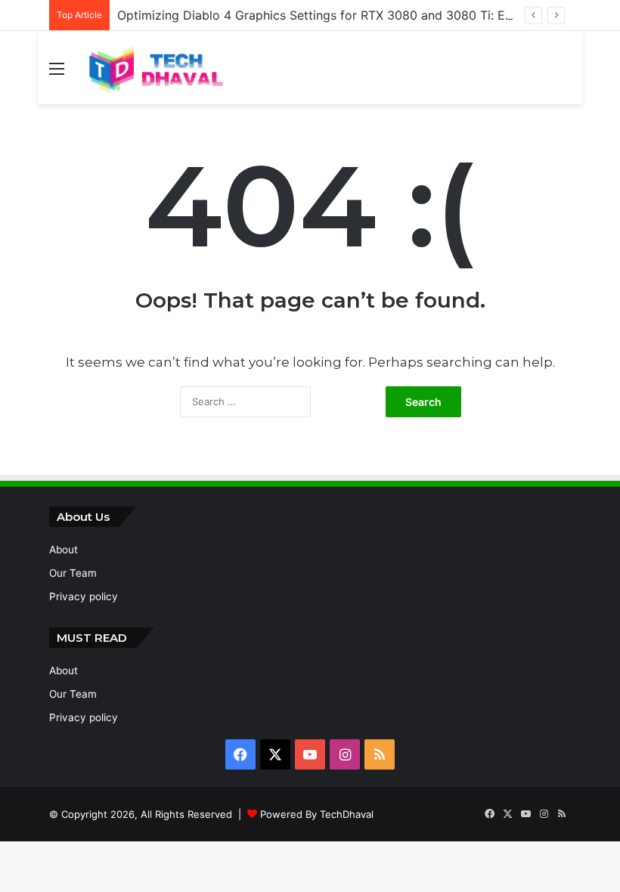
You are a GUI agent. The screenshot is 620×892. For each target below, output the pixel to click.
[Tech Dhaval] (155, 68)
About (63, 550)
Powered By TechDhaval (317, 814)
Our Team (73, 573)
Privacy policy (83, 596)
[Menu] (56, 74)
